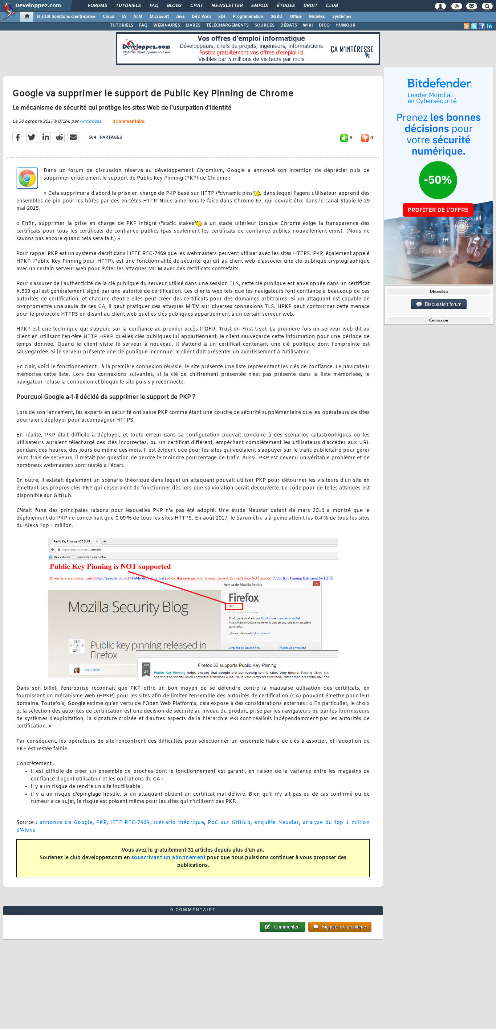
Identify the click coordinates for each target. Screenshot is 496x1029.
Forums (97, 6)
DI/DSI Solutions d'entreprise (66, 16)
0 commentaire (129, 122)
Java (180, 16)
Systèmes (341, 16)
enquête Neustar (276, 822)
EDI (221, 16)
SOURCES (265, 25)
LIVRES (193, 25)
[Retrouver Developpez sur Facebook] (482, 26)
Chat (196, 6)
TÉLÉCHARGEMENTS (227, 25)
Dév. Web (201, 16)
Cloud (108, 16)
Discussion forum (442, 304)
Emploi (259, 6)
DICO (324, 25)
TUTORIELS (121, 25)
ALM (137, 16)
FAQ (154, 6)
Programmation (248, 16)
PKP (101, 822)
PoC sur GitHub (229, 822)
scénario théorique (178, 822)
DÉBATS (288, 25)
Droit (310, 6)
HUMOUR (345, 25)
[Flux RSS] (466, 26)
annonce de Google (66, 822)
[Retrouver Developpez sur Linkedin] (489, 26)
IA (124, 16)
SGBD (276, 16)
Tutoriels (128, 6)
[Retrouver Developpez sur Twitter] (474, 26)
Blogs (174, 6)
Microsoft (159, 16)
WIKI (308, 25)
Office (296, 16)
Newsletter (227, 6)
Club (331, 6)
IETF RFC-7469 (130, 822)
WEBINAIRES (166, 25)
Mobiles (317, 16)
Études (285, 6)
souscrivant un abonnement (168, 857)
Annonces (90, 121)
